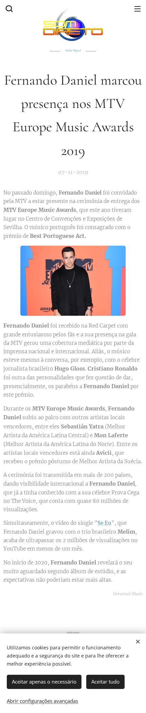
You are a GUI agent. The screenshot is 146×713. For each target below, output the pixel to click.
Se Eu (104, 523)
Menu (137, 8)
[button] (8, 8)
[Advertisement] (74, 611)
